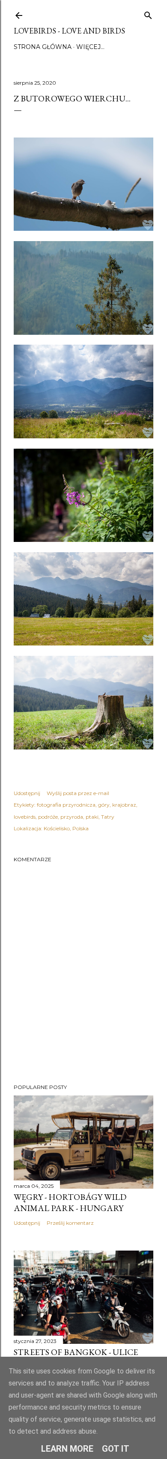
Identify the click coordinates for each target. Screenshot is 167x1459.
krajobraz (124, 804)
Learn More (67, 1449)
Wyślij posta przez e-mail (78, 793)
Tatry (107, 817)
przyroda (71, 817)
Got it (115, 1449)
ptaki (92, 817)
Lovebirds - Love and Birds (69, 31)
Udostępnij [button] (27, 793)
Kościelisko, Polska (66, 828)
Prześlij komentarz (70, 1223)
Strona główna (43, 47)
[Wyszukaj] (148, 13)
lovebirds (25, 817)
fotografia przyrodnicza (66, 804)
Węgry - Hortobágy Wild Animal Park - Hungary (70, 1202)
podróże (48, 817)
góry (104, 804)
